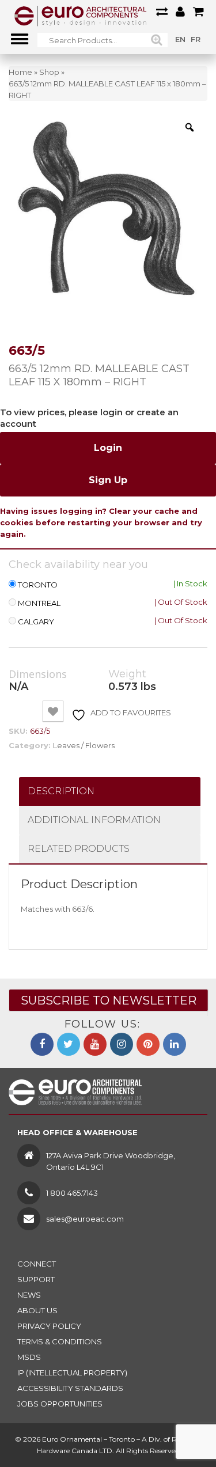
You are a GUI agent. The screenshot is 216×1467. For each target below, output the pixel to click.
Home (20, 72)
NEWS (29, 1294)
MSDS (29, 1357)
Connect (36, 1263)
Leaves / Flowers (84, 745)
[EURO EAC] (80, 15)
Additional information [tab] (94, 819)
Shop (49, 72)
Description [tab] (61, 791)
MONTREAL (39, 603)
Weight (127, 674)
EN (180, 39)
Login (108, 447)
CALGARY (36, 621)
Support (36, 1279)
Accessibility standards (70, 1388)
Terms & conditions (59, 1341)
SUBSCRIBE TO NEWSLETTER (108, 1000)
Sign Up (108, 480)
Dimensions (38, 674)
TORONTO (38, 585)
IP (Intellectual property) (72, 1372)
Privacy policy (49, 1325)
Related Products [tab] (79, 848)
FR (195, 39)
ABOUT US (37, 1310)
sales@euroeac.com (85, 1218)
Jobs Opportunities (60, 1403)
